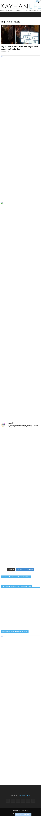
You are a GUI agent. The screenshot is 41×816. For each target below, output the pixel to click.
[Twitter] (28, 801)
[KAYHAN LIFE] (20, 6)
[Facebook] (8, 801)
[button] (38, 14)
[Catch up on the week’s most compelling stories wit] (20, 441)
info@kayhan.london (24, 795)
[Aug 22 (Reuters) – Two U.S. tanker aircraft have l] (20, 487)
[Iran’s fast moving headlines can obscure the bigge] (20, 555)
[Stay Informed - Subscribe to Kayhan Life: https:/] (20, 509)
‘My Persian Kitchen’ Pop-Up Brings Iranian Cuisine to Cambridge (19, 47)
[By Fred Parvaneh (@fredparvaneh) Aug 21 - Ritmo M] (20, 532)
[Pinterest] (23, 801)
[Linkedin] (18, 801)
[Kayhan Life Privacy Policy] (20, 810)
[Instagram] (13, 801)
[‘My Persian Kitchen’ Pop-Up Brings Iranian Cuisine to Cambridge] (20, 34)
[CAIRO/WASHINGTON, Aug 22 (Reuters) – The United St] (20, 464)
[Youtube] (33, 801)
